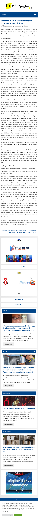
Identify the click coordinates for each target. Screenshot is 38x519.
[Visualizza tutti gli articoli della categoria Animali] (34, 351)
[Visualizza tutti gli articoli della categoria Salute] (34, 311)
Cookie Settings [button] (7, 515)
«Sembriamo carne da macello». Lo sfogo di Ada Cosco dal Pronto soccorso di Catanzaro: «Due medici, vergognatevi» (19, 328)
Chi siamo (19, 500)
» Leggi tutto (8, 344)
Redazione (18, 26)
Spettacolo (6, 393)
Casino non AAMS (19, 267)
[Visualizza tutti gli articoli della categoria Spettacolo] (34, 393)
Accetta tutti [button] (18, 515)
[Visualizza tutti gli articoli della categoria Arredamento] (34, 432)
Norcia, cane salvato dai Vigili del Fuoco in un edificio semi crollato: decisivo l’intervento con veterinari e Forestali (18, 369)
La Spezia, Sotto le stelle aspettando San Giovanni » (21, 233)
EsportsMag (19, 299)
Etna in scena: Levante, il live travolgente (19, 408)
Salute (5, 310)
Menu (4, 14)
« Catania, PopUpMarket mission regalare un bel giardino (18, 230)
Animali (5, 351)
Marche (26, 26)
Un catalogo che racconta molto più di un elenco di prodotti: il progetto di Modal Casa (19, 449)
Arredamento (7, 431)
